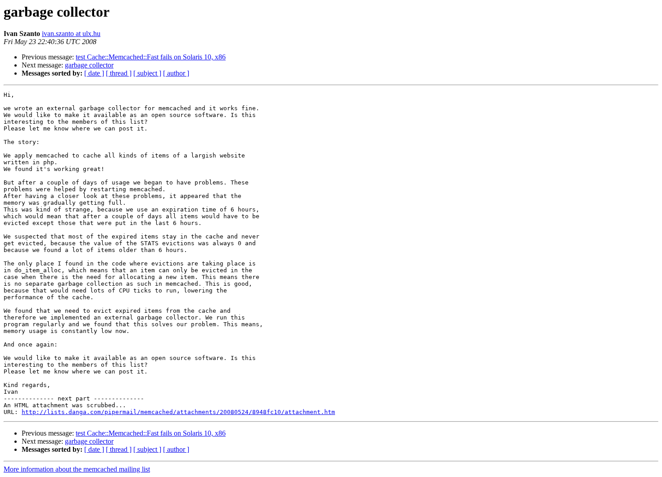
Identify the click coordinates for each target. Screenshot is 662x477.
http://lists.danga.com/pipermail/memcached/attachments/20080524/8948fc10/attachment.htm (178, 412)
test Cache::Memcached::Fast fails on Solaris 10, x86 (151, 57)
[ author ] (176, 73)
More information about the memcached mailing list (77, 469)
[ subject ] (147, 73)
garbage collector (89, 65)
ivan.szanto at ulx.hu (71, 33)
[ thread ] (118, 73)
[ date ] (94, 73)
